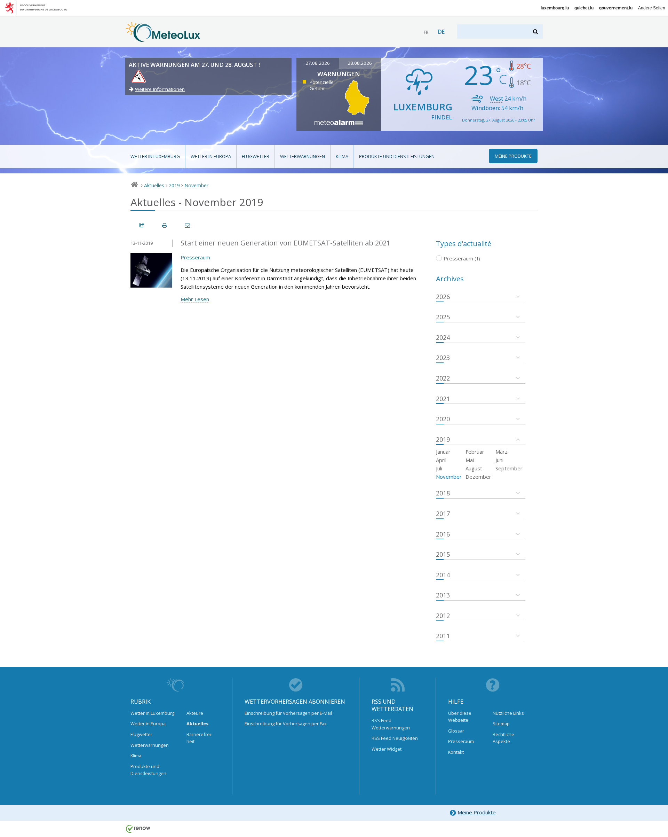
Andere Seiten (651, 8)
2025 (443, 317)
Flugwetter (255, 156)
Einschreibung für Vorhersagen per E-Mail (288, 713)
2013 (443, 595)
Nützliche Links (508, 713)
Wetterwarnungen (302, 156)
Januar (443, 451)
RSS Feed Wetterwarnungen (391, 723)
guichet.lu (584, 8)
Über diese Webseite (459, 716)
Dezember (478, 476)
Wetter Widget (386, 749)
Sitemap (501, 723)
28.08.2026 (360, 63)
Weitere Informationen (160, 89)
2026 (443, 296)
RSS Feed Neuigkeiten (395, 738)
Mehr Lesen (195, 299)
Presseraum (195, 257)
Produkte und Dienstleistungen (397, 156)
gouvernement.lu (616, 8)
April (441, 459)
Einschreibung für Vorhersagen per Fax (286, 723)
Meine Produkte (477, 812)
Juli (439, 468)
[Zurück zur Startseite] (163, 39)
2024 (443, 337)
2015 (443, 554)
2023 (443, 357)
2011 (443, 636)
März (501, 451)
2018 (443, 493)
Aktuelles (154, 185)
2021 (443, 398)
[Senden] (187, 225)
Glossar (456, 731)
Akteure (194, 713)
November (196, 185)
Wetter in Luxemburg (155, 156)
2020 (443, 419)
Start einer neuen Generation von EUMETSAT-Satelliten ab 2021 (285, 243)
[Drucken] (164, 225)
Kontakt (456, 752)
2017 (443, 513)
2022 (443, 378)
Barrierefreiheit (199, 737)
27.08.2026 (317, 63)
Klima (342, 156)
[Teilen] (141, 225)
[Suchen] (536, 31)
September (509, 468)
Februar (475, 451)
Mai (470, 459)
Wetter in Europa (211, 156)
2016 (443, 534)
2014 (443, 575)
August (474, 468)
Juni (499, 459)
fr (426, 32)
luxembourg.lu (555, 8)
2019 (174, 185)
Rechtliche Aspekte (503, 737)
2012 (443, 615)
